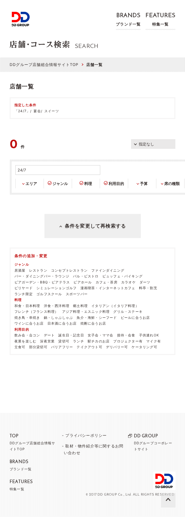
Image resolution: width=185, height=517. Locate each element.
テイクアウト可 (89, 347)
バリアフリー (62, 347)
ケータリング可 (144, 347)
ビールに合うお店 (135, 317)
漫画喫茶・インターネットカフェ (107, 288)
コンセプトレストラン (69, 270)
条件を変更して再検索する (95, 226)
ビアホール (82, 282)
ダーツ (145, 282)
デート (49, 335)
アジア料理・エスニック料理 (86, 311)
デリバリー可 (117, 347)
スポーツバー (77, 294)
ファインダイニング (107, 270)
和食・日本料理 (27, 306)
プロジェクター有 (128, 341)
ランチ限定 (23, 294)
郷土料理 (80, 306)
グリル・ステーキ (128, 311)
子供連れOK (149, 335)
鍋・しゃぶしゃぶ (58, 317)
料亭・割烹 (148, 288)
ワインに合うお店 (29, 323)
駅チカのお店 (99, 341)
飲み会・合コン (27, 335)
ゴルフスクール (49, 294)
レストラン (38, 270)
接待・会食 (126, 335)
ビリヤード (23, 288)
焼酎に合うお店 (93, 323)
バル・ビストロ (86, 276)
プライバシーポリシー (86, 435)
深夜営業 (47, 341)
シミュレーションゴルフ (56, 288)
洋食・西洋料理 (56, 306)
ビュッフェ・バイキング (122, 276)
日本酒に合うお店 (62, 323)
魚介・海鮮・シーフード (97, 317)
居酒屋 (20, 270)
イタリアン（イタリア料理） (115, 306)
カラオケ (128, 282)
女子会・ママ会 (100, 335)
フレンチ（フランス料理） (36, 311)
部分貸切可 (38, 347)
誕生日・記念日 (71, 335)
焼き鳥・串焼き (27, 317)
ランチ (78, 341)
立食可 (20, 347)
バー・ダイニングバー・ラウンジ (41, 276)
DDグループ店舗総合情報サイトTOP (44, 64)
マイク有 (153, 341)
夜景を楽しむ (25, 341)
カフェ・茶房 (107, 282)
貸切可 (63, 341)
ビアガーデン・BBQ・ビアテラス (42, 282)
